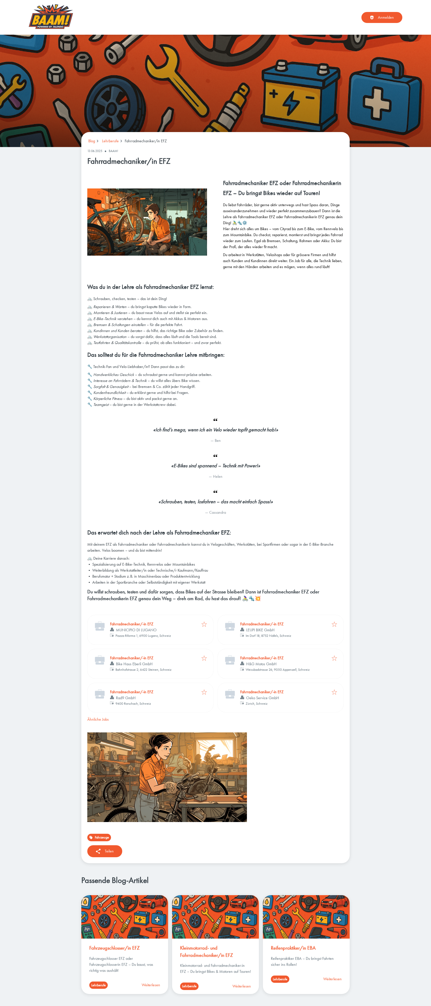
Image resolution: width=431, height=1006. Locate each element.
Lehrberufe (110, 141)
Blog (91, 141)
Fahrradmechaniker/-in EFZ (131, 624)
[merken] (204, 624)
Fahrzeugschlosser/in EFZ (114, 948)
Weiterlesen (151, 985)
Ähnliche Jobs (98, 719)
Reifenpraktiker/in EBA (293, 948)
